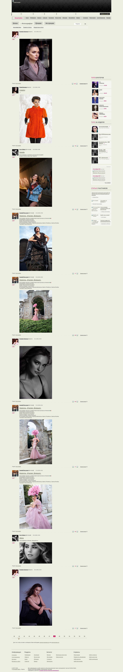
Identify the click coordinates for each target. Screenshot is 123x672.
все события (107, 182)
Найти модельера (93, 659)
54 (84, 636)
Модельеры (50, 14)
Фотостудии (58, 17)
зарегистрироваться (44, 642)
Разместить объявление (80, 657)
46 (44, 636)
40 (14, 636)
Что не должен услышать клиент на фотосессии (105, 208)
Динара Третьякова (105, 211)
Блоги (27, 17)
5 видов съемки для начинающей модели (105, 221)
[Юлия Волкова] (15, 93)
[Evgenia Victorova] (15, 37)
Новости (39, 17)
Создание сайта (16, 669)
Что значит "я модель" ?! (103, 201)
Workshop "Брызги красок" (99, 172)
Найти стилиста (93, 655)
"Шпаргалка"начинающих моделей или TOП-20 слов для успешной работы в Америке (101, 194)
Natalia (22, 152)
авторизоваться (55, 642)
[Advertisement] (61, 4)
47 (49, 636)
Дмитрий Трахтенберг (97, 203)
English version (16, 2)
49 (59, 636)
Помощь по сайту (105, 13)
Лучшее (38, 23)
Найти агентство (93, 657)
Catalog (22, 90)
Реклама (108, 17)
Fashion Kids (81, 14)
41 (19, 636)
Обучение (65, 17)
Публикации (33, 17)
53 (79, 636)
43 (29, 636)
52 (74, 636)
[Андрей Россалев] (15, 218)
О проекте (85, 17)
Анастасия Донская (101, 98)
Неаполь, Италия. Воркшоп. (30, 216)
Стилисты (38, 14)
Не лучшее (50, 23)
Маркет (78, 17)
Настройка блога (17, 27)
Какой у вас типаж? (105, 215)
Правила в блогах (27, 27)
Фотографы (26, 14)
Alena (21, 538)
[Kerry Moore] (15, 155)
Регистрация (93, 17)
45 (39, 636)
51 (69, 636)
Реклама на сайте (16, 661)
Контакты (14, 659)
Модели (15, 14)
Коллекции (51, 17)
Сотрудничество (101, 17)
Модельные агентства (65, 14)
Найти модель (77, 659)
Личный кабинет (19, 17)
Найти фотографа (78, 661)
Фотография (18, 83)
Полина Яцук (95, 197)
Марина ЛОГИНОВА (102, 113)
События (45, 17)
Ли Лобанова (101, 82)
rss (85, 23)
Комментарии (83, 83)
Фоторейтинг (72, 17)
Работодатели (59, 657)
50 (64, 636)
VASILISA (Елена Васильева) (103, 106)
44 (34, 636)
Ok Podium (103, 217)
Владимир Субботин (105, 223)
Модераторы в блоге (39, 27)
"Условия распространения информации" (49, 670)
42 (24, 636)
